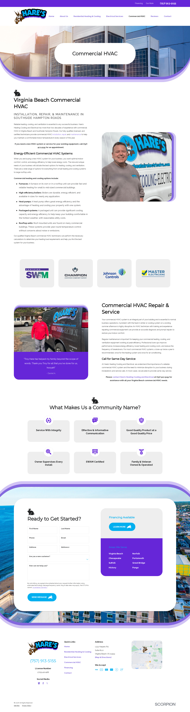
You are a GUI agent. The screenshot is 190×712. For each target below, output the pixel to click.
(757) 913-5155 (168, 3)
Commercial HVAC (72, 662)
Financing (139, 3)
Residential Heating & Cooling (77, 652)
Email (63, 538)
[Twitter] (47, 683)
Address (32, 547)
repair (64, 134)
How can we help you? (38, 566)
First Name (33, 528)
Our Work (149, 3)
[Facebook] (43, 683)
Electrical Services (72, 657)
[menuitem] (53, 16)
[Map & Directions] (103, 657)
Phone (32, 538)
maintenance (75, 134)
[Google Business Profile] (39, 683)
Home (67, 647)
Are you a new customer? (39, 556)
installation (56, 134)
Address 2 (65, 547)
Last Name (65, 528)
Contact (68, 673)
